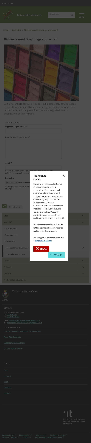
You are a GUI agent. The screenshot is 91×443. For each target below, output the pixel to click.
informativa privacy (43, 240)
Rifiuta (43, 248)
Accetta (57, 254)
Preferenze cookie (39, 177)
